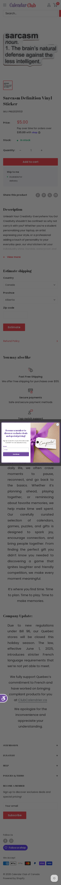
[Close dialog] (57, 424)
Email (5, 446)
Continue (16, 454)
